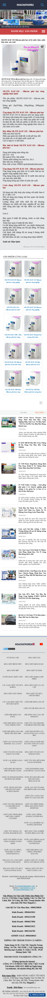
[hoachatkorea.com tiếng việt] (41, 644)
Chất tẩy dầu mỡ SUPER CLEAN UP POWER (34, 761)
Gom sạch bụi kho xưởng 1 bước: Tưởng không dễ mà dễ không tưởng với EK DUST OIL (32, 531)
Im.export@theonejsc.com (32, 987)
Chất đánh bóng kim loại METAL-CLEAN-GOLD (34, 770)
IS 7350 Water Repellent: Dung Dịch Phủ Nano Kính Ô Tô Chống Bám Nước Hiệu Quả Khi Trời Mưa (32, 466)
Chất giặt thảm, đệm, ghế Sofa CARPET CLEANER (12, 816)
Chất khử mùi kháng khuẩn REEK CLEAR (13, 770)
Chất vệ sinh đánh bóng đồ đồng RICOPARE (13, 778)
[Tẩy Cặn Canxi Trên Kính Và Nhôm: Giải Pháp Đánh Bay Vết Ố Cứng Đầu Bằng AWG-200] (8, 560)
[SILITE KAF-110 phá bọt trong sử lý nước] (32, 331)
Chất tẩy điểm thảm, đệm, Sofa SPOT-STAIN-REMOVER (34, 806)
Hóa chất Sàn (34, 658)
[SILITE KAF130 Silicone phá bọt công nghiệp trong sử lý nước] (13, 277)
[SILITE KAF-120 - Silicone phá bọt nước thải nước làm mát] (13, 304)
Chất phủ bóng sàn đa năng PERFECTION (13, 724)
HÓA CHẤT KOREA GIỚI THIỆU (34, 678)
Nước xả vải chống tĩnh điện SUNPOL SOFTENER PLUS (12, 852)
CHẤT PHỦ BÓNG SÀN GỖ (34, 702)
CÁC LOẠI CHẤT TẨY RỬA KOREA (12, 686)
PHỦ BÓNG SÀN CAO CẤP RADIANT (34, 716)
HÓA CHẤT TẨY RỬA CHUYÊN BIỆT (34, 694)
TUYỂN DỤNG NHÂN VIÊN (13, 677)
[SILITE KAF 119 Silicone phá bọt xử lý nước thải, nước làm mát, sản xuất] (23, 76)
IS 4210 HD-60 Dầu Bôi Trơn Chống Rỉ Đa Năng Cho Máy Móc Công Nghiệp (32, 445)
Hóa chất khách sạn (34, 664)
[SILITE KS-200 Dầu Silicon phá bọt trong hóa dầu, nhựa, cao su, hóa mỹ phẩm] (32, 386)
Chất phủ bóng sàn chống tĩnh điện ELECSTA (34, 852)
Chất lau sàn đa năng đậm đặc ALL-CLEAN (13, 743)
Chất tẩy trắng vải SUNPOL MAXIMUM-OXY (12, 832)
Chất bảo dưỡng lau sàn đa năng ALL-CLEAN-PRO (34, 733)
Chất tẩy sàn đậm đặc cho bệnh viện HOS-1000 (34, 724)
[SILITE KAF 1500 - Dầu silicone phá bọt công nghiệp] (13, 331)
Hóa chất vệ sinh (34, 670)
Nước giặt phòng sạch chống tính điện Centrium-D (34, 841)
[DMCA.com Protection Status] (9, 649)
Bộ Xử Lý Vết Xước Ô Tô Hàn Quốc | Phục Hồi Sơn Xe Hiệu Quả (32, 616)
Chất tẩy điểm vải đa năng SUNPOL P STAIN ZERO (12, 841)
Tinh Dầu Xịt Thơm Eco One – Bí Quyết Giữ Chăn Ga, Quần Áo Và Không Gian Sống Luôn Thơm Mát (32, 510)
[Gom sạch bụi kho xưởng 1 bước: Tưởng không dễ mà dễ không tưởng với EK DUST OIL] (8, 539)
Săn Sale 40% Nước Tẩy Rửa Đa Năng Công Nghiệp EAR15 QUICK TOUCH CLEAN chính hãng (32, 596)
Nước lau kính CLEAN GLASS (12, 761)
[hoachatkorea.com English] (33, 644)
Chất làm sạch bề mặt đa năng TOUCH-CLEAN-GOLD (34, 744)
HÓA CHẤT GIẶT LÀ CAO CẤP (34, 686)
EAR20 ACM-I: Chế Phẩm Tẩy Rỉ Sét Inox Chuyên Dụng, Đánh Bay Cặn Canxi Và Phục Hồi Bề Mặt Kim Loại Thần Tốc (32, 574)
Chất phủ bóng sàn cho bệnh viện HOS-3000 (12, 732)
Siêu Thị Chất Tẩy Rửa (17, 993)
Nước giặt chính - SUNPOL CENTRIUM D (34, 815)
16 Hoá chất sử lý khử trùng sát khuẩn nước (34, 861)
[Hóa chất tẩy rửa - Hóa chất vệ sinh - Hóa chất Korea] (23, 3)
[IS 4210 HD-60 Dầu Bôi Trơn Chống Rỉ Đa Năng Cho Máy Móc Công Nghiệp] (8, 452)
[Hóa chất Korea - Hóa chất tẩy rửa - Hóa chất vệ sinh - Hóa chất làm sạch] (23, 644)
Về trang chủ (13, 658)
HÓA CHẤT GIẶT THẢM (13, 694)
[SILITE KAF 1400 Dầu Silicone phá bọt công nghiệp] (13, 386)
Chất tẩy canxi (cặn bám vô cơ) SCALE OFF (34, 797)
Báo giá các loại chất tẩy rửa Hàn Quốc (13, 861)
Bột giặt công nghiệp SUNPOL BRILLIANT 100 (34, 832)
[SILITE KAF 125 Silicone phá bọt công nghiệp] (32, 277)
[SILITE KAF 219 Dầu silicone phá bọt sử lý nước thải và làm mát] (32, 359)
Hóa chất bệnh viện (13, 664)
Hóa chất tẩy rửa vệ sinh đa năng (34, 753)
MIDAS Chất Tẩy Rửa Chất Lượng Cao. (34, 869)
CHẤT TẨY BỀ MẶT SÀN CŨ (34, 708)
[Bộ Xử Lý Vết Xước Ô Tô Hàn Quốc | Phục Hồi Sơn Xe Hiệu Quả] (8, 625)
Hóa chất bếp (13, 670)
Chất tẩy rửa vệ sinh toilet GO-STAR (12, 753)
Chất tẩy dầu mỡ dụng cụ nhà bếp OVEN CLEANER (13, 806)
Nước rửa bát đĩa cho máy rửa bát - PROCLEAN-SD (34, 779)
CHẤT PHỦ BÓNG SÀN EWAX (12, 716)
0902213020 (38, 995)
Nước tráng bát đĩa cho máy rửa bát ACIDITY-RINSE (13, 789)
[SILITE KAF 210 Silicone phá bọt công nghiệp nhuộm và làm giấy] (32, 304)
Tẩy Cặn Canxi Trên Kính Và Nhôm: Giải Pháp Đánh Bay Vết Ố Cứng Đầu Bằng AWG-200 (32, 552)
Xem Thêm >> (40, 413)
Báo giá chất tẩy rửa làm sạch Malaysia (13, 869)
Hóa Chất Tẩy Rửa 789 (27, 991)
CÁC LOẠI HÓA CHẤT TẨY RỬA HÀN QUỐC (12, 703)
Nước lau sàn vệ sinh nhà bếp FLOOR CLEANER (34, 788)
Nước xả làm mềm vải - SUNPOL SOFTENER (34, 824)
